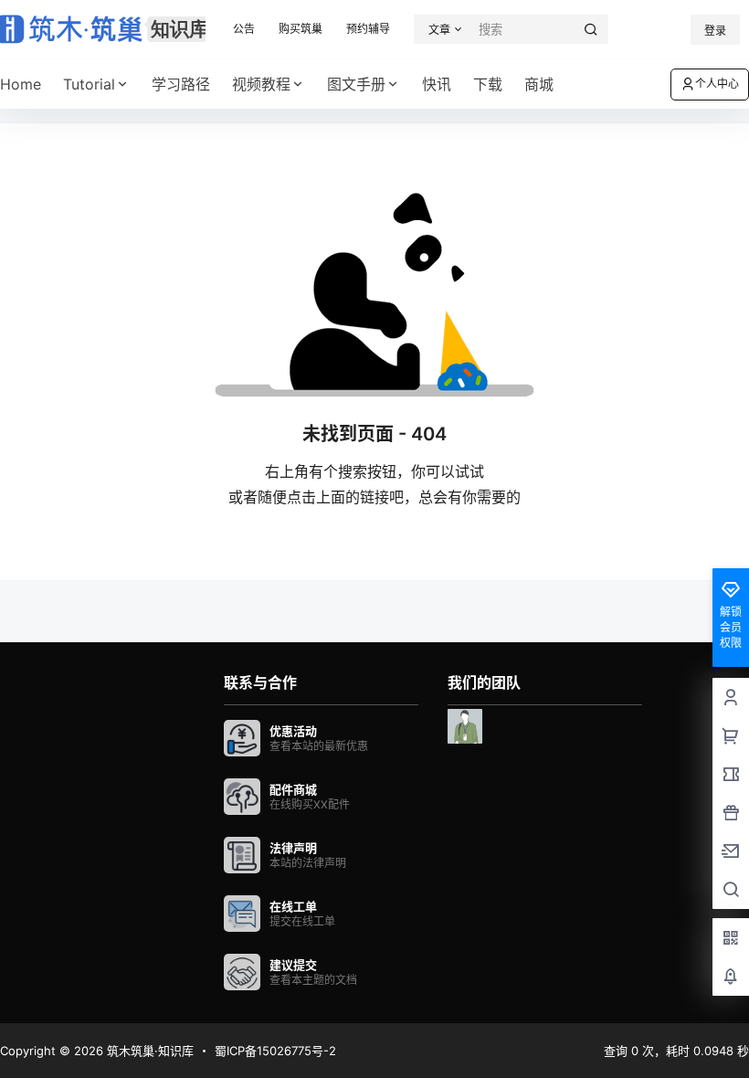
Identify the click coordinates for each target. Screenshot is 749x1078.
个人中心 (717, 83)
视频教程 (261, 84)
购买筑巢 (300, 29)
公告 (244, 29)
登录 (715, 30)
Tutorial (89, 84)
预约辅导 (368, 29)
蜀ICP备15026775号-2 (275, 1050)
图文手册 (356, 84)
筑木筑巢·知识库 (148, 1050)
